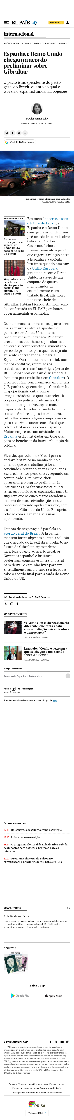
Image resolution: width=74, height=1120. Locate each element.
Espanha (10, 436)
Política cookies (56, 1084)
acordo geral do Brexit (22, 533)
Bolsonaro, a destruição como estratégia (36, 830)
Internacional (19, 34)
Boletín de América (16, 916)
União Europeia (44, 268)
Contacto (13, 1084)
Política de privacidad (22, 1088)
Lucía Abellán (37, 118)
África (25, 43)
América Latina (11, 43)
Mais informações (12, 692)
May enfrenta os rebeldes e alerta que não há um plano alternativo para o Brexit (14, 286)
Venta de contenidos (27, 1084)
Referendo (34, 676)
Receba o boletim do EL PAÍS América (29, 597)
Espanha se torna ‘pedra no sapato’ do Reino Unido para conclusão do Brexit (14, 246)
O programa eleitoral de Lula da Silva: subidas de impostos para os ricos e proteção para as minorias (36, 848)
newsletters (12, 908)
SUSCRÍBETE (56, 22)
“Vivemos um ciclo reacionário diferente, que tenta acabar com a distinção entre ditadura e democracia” (46, 628)
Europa (35, 43)
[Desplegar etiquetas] (68, 675)
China (62, 43)
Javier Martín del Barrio (36, 637)
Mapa (36, 1088)
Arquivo (9, 948)
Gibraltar (56, 378)
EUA (69, 43)
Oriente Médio (49, 43)
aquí (55, 700)
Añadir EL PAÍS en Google (22, 142)
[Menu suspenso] (6, 23)
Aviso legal (43, 1084)
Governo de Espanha (15, 676)
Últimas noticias (15, 823)
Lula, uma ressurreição (25, 837)
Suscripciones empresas (24, 1092)
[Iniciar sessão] (67, 23)
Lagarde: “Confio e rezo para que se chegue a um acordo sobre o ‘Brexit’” (45, 652)
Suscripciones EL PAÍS (50, 1088)
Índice (43, 1092)
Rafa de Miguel (31, 660)
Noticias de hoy (54, 1092)
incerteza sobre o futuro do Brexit (48, 221)
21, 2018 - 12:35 (42, 124)
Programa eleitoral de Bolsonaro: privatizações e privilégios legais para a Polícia (33, 860)
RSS (38, 1092)
